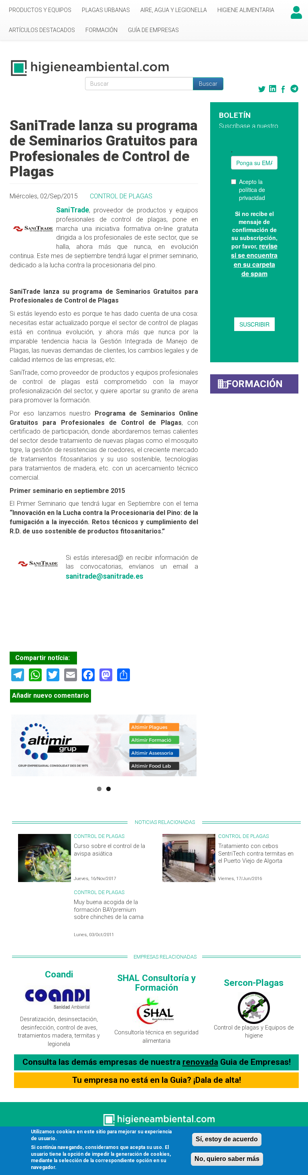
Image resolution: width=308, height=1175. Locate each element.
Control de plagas (121, 196)
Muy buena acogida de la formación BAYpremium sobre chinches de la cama (109, 910)
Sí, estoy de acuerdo (227, 1139)
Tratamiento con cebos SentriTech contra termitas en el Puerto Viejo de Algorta (256, 853)
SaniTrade (72, 210)
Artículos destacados (42, 30)
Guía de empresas (153, 30)
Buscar (208, 84)
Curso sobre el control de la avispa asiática (109, 850)
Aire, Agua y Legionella (173, 10)
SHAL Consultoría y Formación (156, 983)
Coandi (59, 974)
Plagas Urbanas (106, 10)
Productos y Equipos (40, 10)
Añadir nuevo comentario (50, 695)
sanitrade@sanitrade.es (104, 576)
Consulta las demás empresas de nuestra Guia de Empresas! (156, 1062)
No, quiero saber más (227, 1158)
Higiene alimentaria (245, 10)
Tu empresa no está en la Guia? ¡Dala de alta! (156, 1080)
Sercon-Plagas (254, 982)
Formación (101, 30)
